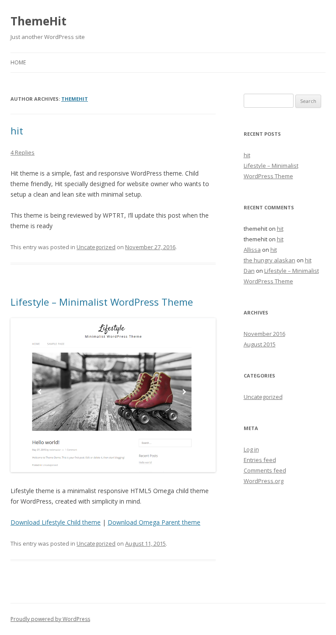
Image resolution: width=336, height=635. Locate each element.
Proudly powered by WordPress (50, 619)
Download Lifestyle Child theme (55, 522)
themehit (74, 98)
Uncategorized (96, 247)
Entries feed (260, 460)
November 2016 (264, 334)
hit (16, 130)
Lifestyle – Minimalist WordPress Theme (101, 301)
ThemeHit (38, 21)
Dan (249, 271)
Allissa (252, 250)
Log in (251, 449)
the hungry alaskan (269, 260)
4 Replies (22, 152)
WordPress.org (264, 481)
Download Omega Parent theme (154, 522)
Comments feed (265, 470)
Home (18, 62)
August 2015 (260, 344)
